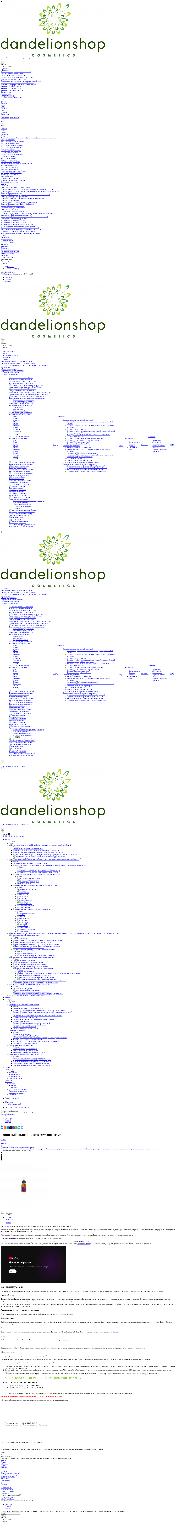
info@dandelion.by (8, 272)
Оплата (7, 1221)
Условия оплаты (6, 1488)
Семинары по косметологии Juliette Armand (28, 1008)
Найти (3, 1515)
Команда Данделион (8, 1477)
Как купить (13, 1072)
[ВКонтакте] (2, 1127)
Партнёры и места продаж (10, 1475)
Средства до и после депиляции (24, 961)
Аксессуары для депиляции (22, 988)
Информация (5, 1480)
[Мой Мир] (8, 1127)
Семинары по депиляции (22, 1034)
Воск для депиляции (20, 939)
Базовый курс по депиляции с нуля (25, 1049)
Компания (12, 1085)
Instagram (8, 281)
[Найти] (2, 62)
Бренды (3, 1466)
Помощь (4, 1484)
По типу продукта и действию (27, 889)
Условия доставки (7, 1489)
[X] (10, 1127)
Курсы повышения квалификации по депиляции (30, 1058)
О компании (5, 1471)
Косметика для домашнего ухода (28, 878)
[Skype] (19, 1127)
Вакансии (4, 1478)
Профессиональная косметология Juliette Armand (30, 863)
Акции (3, 1462)
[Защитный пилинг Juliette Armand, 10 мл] (24, 1208)
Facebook (8, 279)
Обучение (12, 1003)
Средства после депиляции (26, 972)
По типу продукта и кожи (26, 913)
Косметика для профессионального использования (34, 869)
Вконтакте (8, 277)
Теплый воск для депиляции (27, 953)
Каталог (12, 843)
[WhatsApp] (16, 1127)
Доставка (8, 1223)
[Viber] (13, 1127)
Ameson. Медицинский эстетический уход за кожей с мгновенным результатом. (58, 1149)
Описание (8, 1217)
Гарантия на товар (7, 1491)
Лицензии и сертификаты (10, 1473)
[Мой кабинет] (2, 764)
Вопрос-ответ (5, 1493)
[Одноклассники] (5, 1127)
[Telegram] (22, 1127)
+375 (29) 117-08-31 (8, 257)
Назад (13, 841)
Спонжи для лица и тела (150, 1149)
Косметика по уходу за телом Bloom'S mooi (28, 849)
